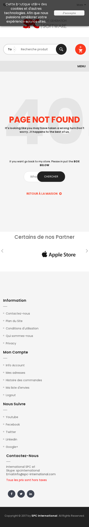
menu (81, 66)
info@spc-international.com (35, 474)
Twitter (11, 432)
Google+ (12, 447)
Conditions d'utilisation (22, 328)
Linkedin (11, 439)
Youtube (12, 417)
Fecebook (13, 424)
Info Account (15, 365)
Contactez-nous (18, 313)
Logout (11, 395)
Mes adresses (15, 373)
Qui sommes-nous (19, 336)
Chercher (61, 49)
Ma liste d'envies (17, 388)
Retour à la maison (42, 193)
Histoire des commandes (24, 380)
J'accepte (69, 13)
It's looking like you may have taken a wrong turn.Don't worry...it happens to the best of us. (44, 130)
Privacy (11, 343)
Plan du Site (14, 321)
